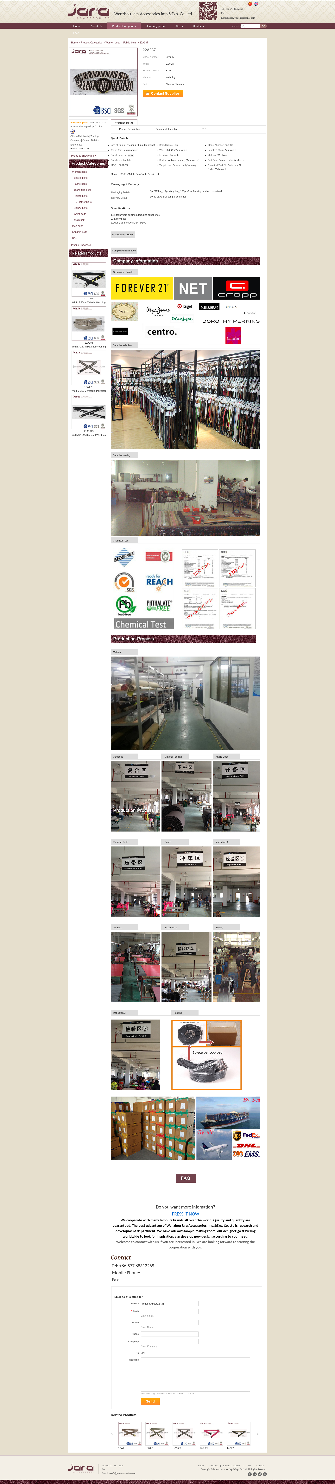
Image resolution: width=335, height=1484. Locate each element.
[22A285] (89, 324)
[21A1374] (89, 279)
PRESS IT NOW (185, 1214)
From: (135, 1311)
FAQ (76, 32)
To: (138, 1353)
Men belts (77, 225)
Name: (135, 1322)
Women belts (112, 42)
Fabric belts (129, 42)
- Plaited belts (80, 195)
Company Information (166, 129)
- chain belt (78, 219)
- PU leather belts (82, 201)
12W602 (231, 1448)
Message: (134, 1359)
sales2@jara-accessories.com (241, 17)
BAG (75, 238)
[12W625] (89, 368)
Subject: (134, 1303)
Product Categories (124, 26)
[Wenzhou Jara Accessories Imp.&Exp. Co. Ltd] (130, 11)
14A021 (149, 1448)
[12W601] (211, 1444)
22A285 (89, 342)
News (179, 26)
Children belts (79, 231)
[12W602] (238, 1444)
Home (77, 26)
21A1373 (89, 431)
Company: (133, 1341)
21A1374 (89, 298)
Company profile (156, 26)
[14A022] (184, 1444)
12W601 (204, 1448)
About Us (96, 26)
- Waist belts (79, 213)
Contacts (198, 26)
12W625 (88, 387)
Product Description (129, 129)
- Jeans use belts (82, 189)
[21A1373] (89, 412)
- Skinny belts (80, 207)
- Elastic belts (80, 177)
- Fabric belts (79, 183)
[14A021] (157, 1444)
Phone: (136, 1334)
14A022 (177, 1448)
